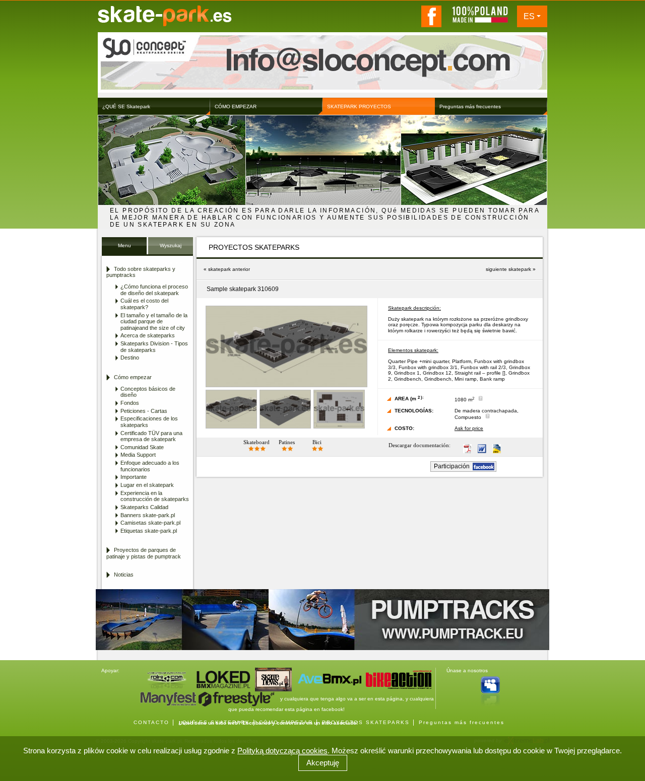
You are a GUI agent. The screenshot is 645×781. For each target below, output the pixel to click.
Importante (133, 477)
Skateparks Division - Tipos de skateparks (154, 346)
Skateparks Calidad (144, 507)
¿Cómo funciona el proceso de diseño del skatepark (154, 289)
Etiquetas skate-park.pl (148, 531)
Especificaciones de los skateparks (149, 421)
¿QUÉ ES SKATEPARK (214, 722)
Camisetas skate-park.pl (150, 523)
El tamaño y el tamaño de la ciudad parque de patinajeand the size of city (153, 321)
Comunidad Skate (142, 447)
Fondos (129, 403)
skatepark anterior (229, 269)
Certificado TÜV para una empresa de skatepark (151, 436)
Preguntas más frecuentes (461, 722)
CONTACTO (151, 722)
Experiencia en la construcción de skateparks (154, 496)
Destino (129, 357)
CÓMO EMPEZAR (286, 722)
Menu (124, 245)
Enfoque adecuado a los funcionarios (149, 466)
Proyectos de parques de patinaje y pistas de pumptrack (143, 553)
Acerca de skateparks (147, 335)
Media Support (138, 455)
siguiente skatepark (508, 269)
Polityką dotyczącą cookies (282, 750)
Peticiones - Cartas (143, 411)
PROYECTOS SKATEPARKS (366, 722)
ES (529, 16)
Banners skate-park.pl (147, 515)
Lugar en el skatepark (147, 485)
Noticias (124, 575)
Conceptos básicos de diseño (147, 392)
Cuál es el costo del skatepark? (144, 304)
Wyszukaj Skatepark (170, 248)
